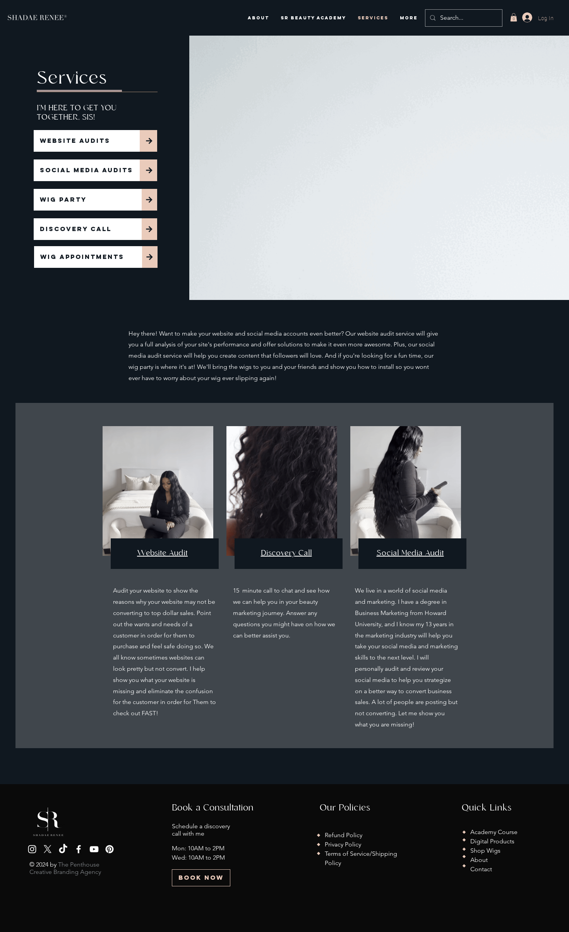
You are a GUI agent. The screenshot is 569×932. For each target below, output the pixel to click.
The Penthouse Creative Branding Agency (65, 868)
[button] (513, 17)
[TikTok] (63, 849)
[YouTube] (94, 849)
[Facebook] (78, 849)
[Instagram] (32, 849)
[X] (47, 849)
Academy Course (494, 832)
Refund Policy (343, 835)
